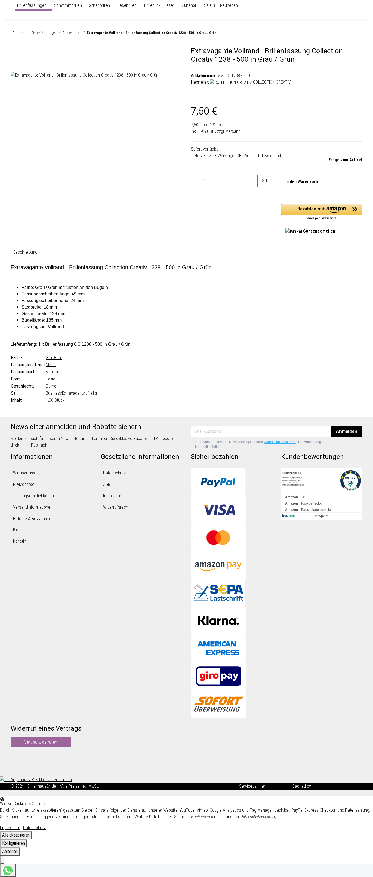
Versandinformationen (32, 507)
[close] (15, 53)
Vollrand (53, 371)
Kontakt (19, 541)
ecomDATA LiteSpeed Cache (337, 786)
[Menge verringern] (195, 181)
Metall (51, 364)
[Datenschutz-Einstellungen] (2, 860)
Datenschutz (114, 473)
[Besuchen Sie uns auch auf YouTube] (15, 762)
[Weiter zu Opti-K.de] (36, 779)
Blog (16, 529)
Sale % (210, 5)
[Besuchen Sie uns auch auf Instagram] (15, 769)
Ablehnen (10, 851)
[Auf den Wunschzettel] (24, 65)
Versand (233, 131)
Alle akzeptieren (16, 835)
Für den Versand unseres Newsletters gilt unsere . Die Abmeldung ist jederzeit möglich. (256, 444)
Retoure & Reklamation (33, 518)
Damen (52, 386)
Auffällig (90, 393)
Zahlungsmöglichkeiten (33, 495)
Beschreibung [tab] (25, 252)
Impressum (113, 495)
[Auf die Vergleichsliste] (15, 65)
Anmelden (346, 431)
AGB (106, 484)
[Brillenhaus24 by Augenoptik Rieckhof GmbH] (13, 5)
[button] (321, 212)
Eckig (50, 379)
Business (54, 393)
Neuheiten (229, 5)
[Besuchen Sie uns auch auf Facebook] (15, 756)
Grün (58, 357)
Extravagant (72, 393)
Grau (50, 357)
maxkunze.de (278, 786)
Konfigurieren (13, 843)
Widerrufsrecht (116, 507)
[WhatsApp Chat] (8, 870)
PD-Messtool (24, 484)
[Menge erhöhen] (262, 193)
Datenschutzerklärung (280, 442)
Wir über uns (24, 473)
